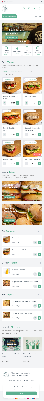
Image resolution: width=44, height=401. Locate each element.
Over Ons (12, 380)
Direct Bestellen (9, 197)
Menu (40, 16)
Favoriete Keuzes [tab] (8, 74)
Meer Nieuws (37, 331)
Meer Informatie (10, 37)
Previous (39, 231)
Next (41, 231)
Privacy (19, 380)
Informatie (25, 380)
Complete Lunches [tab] (25, 72)
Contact (32, 380)
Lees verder (5, 361)
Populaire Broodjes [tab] (9, 72)
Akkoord (21, 393)
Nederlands (7, 2)
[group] (6, 51)
